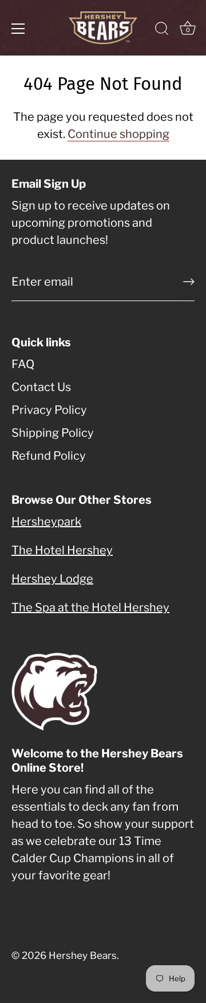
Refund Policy (48, 456)
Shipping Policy (52, 433)
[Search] (162, 30)
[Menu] (18, 28)
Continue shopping (118, 134)
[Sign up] (189, 281)
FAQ (22, 364)
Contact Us (41, 387)
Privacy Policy (49, 410)
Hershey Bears (83, 955)
